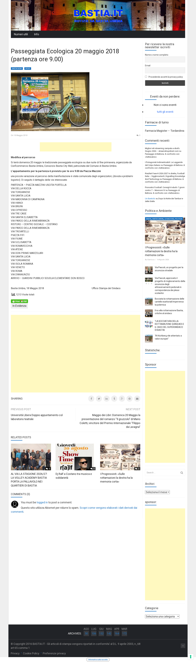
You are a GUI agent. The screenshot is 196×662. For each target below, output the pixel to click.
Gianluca (151, 260)
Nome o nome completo (156, 55)
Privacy (15, 653)
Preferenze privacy (54, 653)
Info (36, 34)
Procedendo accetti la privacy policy (165, 77)
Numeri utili (21, 34)
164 (117, 633)
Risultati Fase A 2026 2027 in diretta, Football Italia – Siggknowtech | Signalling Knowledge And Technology (165, 176)
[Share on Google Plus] (122, 399)
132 (101, 633)
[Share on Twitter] (99, 399)
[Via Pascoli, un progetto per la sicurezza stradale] (149, 270)
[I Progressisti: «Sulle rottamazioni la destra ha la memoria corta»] (165, 230)
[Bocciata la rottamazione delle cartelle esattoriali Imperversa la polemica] (149, 302)
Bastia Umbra (157, 219)
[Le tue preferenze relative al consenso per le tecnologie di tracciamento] (191, 657)
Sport (27, 68)
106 (94, 633)
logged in (42, 502)
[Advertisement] (75, 146)
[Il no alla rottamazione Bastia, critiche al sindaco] (149, 313)
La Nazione (169, 219)
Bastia (148, 219)
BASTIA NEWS (17, 68)
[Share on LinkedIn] (107, 399)
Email (147, 65)
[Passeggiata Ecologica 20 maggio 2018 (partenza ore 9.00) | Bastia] (98, 15)
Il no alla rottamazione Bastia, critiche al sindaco (169, 312)
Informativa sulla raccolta (98, 659)
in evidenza (19, 305)
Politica (178, 219)
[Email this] (137, 399)
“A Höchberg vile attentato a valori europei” (168, 337)
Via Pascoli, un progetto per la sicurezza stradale (169, 269)
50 (86, 633)
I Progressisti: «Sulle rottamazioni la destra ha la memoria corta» (116, 477)
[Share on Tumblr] (114, 399)
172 (124, 633)
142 (109, 633)
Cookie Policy (31, 653)
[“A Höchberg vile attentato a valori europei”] (149, 338)
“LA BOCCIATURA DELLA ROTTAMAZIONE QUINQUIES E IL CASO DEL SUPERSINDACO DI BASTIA (169, 325)
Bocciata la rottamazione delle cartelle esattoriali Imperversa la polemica (169, 302)
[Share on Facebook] (91, 399)
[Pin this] (129, 399)
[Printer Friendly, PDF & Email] (19, 301)
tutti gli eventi (165, 111)
